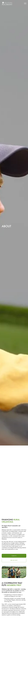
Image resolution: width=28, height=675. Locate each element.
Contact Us (14, 555)
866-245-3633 (14, 560)
